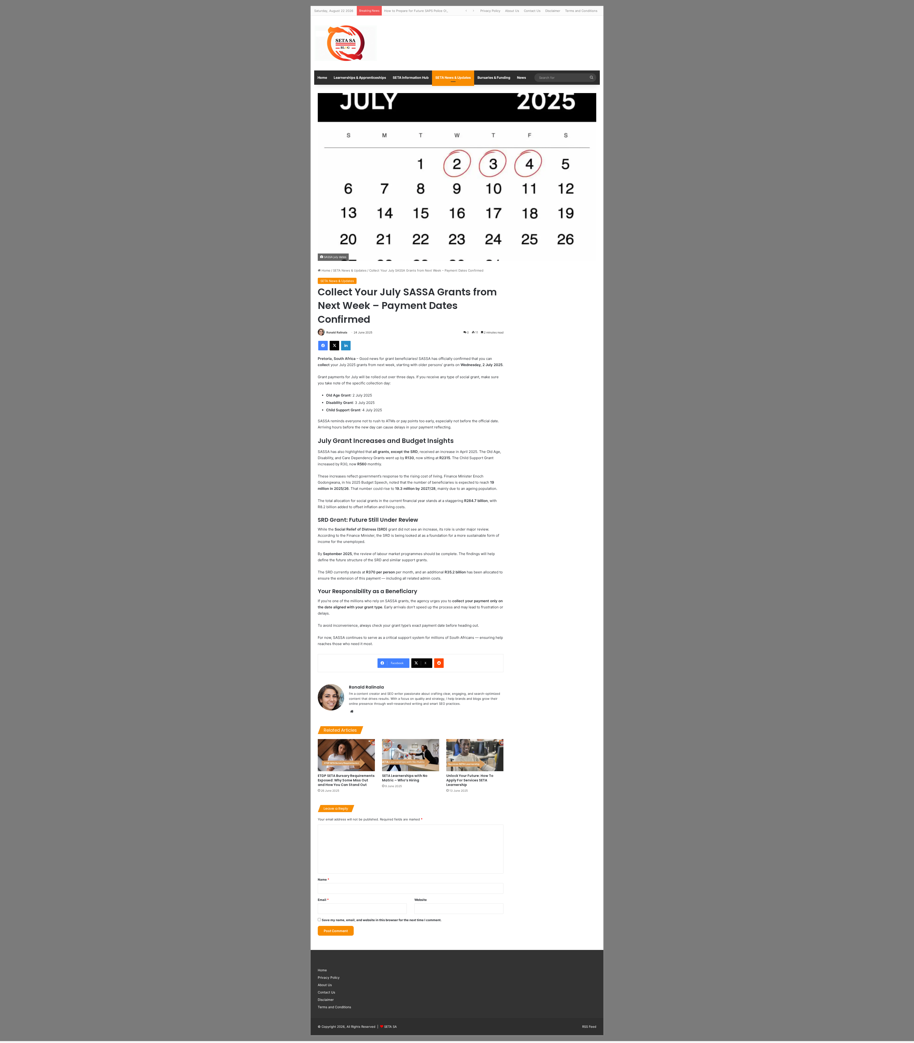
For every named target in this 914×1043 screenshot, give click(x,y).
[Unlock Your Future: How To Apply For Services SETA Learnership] (474, 755)
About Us (512, 11)
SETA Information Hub (411, 77)
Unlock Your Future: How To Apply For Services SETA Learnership (469, 780)
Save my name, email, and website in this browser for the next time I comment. (382, 920)
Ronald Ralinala (336, 332)
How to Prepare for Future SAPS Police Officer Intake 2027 (428, 11)
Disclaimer (552, 11)
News (521, 77)
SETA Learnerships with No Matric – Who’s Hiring (404, 778)
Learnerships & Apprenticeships (360, 77)
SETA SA (390, 1026)
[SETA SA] (345, 43)
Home (322, 77)
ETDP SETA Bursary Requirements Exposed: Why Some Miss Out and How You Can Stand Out (346, 780)
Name (323, 879)
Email (323, 900)
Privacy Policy (490, 11)
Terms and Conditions (581, 11)
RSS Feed (589, 1026)
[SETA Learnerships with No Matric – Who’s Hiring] (410, 755)
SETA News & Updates (453, 77)
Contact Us (532, 11)
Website (420, 900)
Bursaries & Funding (493, 77)
